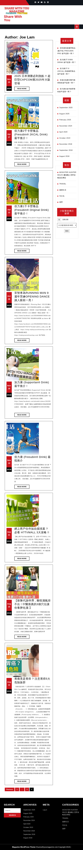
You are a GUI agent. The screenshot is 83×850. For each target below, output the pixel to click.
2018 (9, 395)
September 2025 (66, 107)
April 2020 (63, 132)
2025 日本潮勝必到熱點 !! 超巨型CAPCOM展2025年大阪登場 (32, 79)
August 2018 (64, 156)
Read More (23, 89)
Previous (9, 789)
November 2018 (65, 144)
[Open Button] (77, 26)
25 (9, 82)
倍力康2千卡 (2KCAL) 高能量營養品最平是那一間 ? (66, 71)
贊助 (67, 231)
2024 (9, 88)
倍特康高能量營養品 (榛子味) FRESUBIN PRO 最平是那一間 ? (66, 50)
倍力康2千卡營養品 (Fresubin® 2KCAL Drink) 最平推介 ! (31, 134)
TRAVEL (62, 184)
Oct (9, 296)
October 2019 (64, 138)
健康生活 (62, 190)
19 (9, 388)
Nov (9, 79)
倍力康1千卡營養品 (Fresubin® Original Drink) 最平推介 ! (31, 210)
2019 (9, 305)
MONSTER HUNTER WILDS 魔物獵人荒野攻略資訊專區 (66, 175)
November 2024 (65, 126)
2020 (9, 143)
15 (9, 607)
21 (9, 535)
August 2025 (64, 114)
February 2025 (65, 120)
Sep (9, 532)
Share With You (13, 18)
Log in (45, 810)
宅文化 (62, 196)
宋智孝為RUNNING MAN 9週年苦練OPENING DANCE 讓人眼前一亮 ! (32, 296)
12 (9, 212)
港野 (61, 202)
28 (9, 299)
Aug (9, 604)
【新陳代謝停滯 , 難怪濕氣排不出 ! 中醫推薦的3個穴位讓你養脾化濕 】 (32, 604)
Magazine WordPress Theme (24, 847)
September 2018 (66, 150)
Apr (9, 134)
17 (9, 137)
